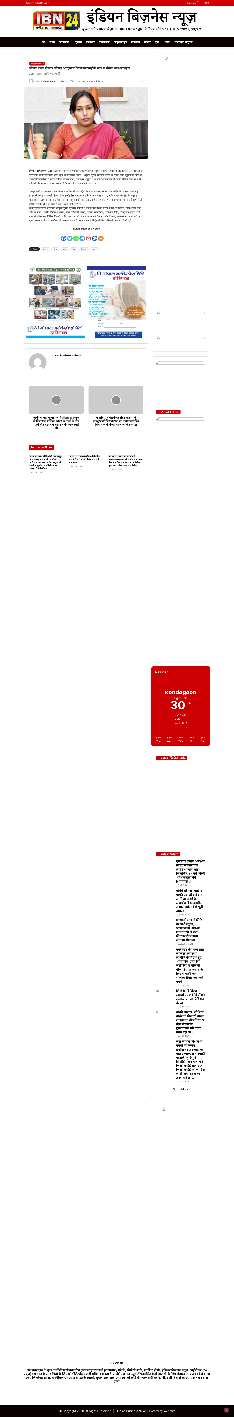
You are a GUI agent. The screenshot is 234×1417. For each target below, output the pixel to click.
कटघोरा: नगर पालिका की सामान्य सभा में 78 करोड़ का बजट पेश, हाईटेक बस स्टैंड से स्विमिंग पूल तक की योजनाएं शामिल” (125, 461)
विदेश (52, 42)
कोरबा (55, 249)
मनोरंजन (135, 42)
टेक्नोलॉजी (104, 42)
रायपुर (94, 249)
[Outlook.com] (94, 236)
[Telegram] (82, 236)
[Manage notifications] (226, 1410)
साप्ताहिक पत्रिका (183, 42)
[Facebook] (63, 236)
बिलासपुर (84, 249)
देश (43, 42)
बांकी (74, 249)
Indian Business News (45, 81)
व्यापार (147, 42)
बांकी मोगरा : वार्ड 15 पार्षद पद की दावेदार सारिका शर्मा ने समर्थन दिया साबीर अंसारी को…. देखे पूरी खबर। (189, 901)
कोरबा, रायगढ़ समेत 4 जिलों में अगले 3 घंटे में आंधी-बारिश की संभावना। (84, 459)
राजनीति (90, 42)
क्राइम (78, 42)
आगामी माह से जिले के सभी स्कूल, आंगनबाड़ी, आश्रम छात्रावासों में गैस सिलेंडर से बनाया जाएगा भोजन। (189, 930)
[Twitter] (70, 236)
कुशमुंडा (45, 249)
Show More (180, 1089)
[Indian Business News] (117, 20)
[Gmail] (88, 236)
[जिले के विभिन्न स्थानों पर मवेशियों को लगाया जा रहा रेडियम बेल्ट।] (165, 995)
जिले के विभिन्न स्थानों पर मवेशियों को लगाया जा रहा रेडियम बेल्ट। (190, 997)
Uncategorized (37, 63)
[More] (101, 236)
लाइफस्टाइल (120, 42)
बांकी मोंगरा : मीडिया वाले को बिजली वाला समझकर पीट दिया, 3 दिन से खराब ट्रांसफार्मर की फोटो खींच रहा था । (190, 1022)
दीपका (65, 249)
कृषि (157, 42)
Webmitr (169, 1411)
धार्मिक (167, 42)
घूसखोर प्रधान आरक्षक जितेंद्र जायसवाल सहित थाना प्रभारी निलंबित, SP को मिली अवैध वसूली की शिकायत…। (190, 871)
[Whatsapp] (76, 236)
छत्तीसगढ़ (64, 42)
